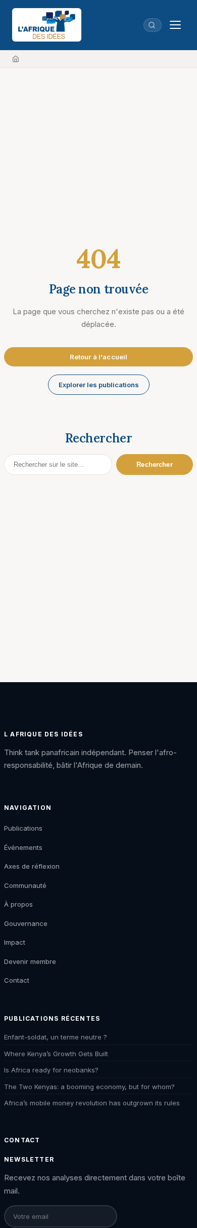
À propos (18, 904)
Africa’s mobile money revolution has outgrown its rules (92, 1103)
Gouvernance (25, 923)
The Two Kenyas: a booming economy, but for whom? (89, 1087)
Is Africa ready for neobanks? (51, 1070)
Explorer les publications (99, 385)
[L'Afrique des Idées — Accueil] (46, 25)
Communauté (25, 885)
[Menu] (175, 25)
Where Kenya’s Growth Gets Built (56, 1054)
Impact (14, 942)
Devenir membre (30, 961)
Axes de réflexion (32, 866)
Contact (16, 980)
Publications (23, 828)
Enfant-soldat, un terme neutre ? (55, 1037)
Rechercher (154, 464)
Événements (23, 847)
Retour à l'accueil (98, 357)
